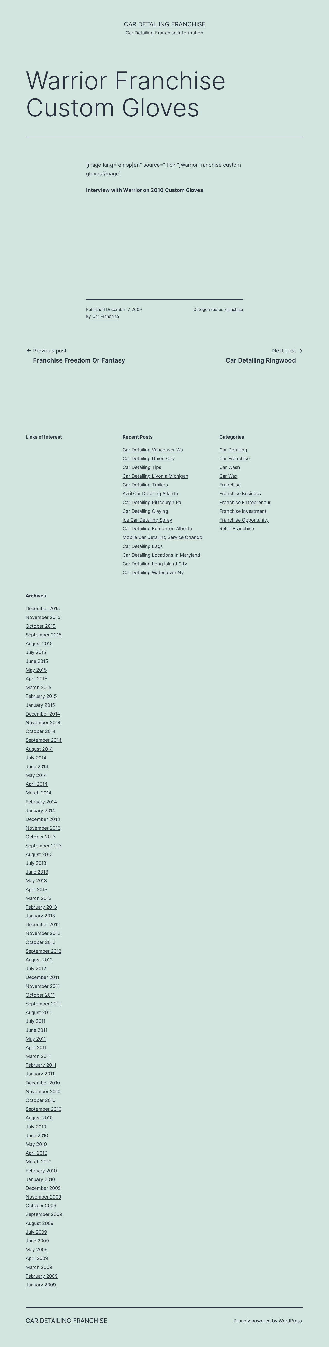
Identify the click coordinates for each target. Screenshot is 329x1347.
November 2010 (43, 1091)
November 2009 (43, 1197)
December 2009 (43, 1188)
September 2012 (43, 951)
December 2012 (43, 924)
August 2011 (39, 1012)
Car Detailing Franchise (164, 24)
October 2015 (41, 626)
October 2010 (41, 1100)
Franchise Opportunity (244, 520)
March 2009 (39, 1267)
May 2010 (36, 1144)
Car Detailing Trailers (145, 484)
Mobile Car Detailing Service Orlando (162, 537)
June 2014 (37, 766)
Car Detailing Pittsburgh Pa (152, 502)
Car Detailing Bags (143, 546)
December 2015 (43, 608)
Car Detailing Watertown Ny (153, 572)
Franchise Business (240, 493)
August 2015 (39, 643)
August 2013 (39, 854)
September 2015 (43, 634)
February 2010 (41, 1170)
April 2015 (36, 678)
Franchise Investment (243, 511)
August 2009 (39, 1223)
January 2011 (40, 1073)
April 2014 (37, 784)
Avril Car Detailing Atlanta (150, 493)
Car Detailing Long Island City (155, 563)
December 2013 (43, 819)
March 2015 (38, 687)
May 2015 (36, 670)
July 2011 (35, 1021)
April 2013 (36, 889)
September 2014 (44, 740)
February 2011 (41, 1065)
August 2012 (39, 959)
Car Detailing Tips (142, 467)
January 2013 (40, 915)
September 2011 (43, 1003)
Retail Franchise (236, 528)
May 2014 (36, 775)
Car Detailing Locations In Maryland (161, 555)
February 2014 (41, 801)
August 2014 (39, 749)
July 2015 (36, 652)
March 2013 (38, 898)
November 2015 (43, 617)
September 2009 (44, 1214)
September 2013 (43, 845)
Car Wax (228, 476)
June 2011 (36, 1030)
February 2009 (42, 1276)
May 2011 (36, 1039)
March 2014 (39, 792)
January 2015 (40, 705)
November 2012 (43, 933)
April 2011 (36, 1047)
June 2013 (37, 872)
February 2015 (41, 696)
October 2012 (41, 942)
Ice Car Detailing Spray (147, 520)
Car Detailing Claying (145, 511)
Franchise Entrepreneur (245, 502)
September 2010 (43, 1109)
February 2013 (41, 907)
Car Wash (229, 467)
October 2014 (41, 731)
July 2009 (36, 1232)
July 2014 (36, 757)
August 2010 (39, 1117)
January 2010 (40, 1179)
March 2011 (38, 1056)
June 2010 (37, 1135)
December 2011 (42, 977)
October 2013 (41, 836)
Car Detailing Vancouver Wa (153, 449)
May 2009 (37, 1249)
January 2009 (41, 1284)
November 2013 (43, 828)
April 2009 (37, 1258)
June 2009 (37, 1240)
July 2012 (36, 968)
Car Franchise (105, 316)
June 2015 (37, 661)
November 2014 (43, 722)
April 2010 (36, 1153)
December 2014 (43, 714)
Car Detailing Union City (149, 458)
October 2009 (41, 1205)
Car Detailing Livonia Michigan (155, 476)
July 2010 (36, 1126)
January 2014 (40, 810)
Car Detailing (233, 449)
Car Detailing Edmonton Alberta (157, 528)
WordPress (290, 1320)
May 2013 (36, 880)
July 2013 (36, 863)
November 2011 (43, 986)
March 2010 (38, 1161)
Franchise (233, 309)
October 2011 (40, 995)
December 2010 (43, 1082)
